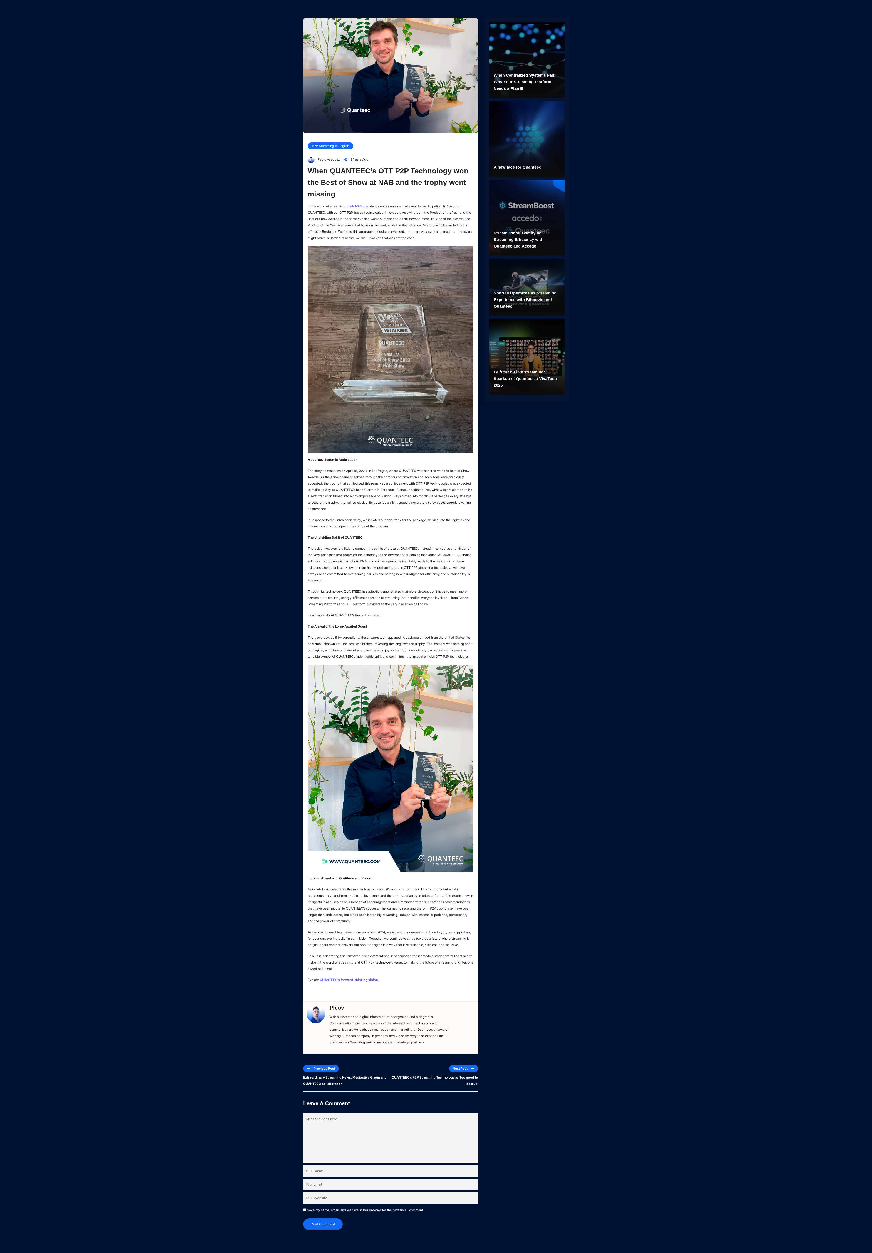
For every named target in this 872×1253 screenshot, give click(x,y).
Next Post (460, 1068)
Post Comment (323, 1224)
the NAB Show (357, 206)
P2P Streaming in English (330, 146)
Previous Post (324, 1068)
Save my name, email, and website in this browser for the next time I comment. (365, 1210)
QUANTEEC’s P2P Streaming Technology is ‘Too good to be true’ (435, 1080)
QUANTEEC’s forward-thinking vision (349, 980)
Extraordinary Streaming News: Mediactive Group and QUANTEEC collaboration (345, 1080)
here (375, 615)
